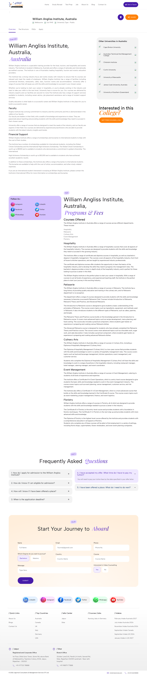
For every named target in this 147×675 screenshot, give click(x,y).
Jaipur (64, 618)
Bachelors (23, 558)
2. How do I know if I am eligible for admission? (33, 483)
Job (77, 5)
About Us (85, 5)
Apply (41, 29)
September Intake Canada (123, 630)
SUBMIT (25, 580)
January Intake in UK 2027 (123, 638)
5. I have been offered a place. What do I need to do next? (104, 487)
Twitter (42, 209)
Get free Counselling (111, 120)
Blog (93, 5)
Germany (38, 634)
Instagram (18, 204)
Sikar (63, 622)
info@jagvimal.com (116, 673)
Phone (96, 543)
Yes (97, 570)
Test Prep (68, 5)
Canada (38, 622)
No (105, 570)
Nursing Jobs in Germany (97, 618)
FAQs (34, 29)
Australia (38, 618)
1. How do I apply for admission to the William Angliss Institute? (35, 474)
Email (58, 543)
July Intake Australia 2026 (123, 622)
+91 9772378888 (132, 673)
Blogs (11, 622)
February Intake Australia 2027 (125, 618)
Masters (36, 558)
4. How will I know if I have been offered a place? (33, 491)
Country (59, 554)
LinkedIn (42, 204)
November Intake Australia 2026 (126, 626)
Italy (36, 630)
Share (133, 17)
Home (47, 5)
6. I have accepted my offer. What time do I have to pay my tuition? (104, 474)
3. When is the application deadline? (28, 499)
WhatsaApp (19, 215)
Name (20, 543)
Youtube (42, 215)
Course (96, 554)
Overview (12, 29)
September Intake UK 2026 (124, 634)
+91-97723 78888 (22, 665)
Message (21, 565)
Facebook (18, 209)
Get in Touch (132, 5)
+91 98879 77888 (66, 665)
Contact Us (102, 5)
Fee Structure (24, 29)
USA (36, 638)
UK (36, 626)
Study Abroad (57, 5)
